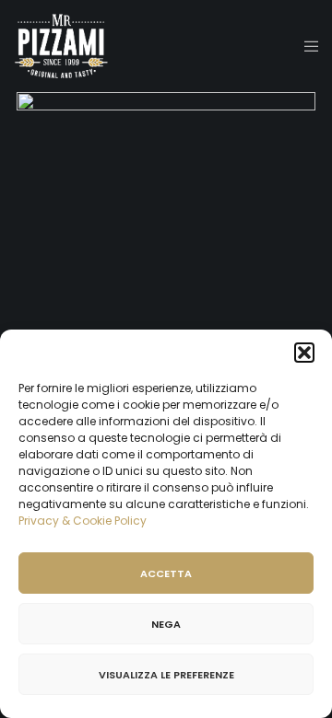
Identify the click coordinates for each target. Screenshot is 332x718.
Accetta (166, 573)
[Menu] (305, 46)
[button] (304, 352)
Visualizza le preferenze (166, 674)
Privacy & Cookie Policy (82, 520)
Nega (166, 624)
